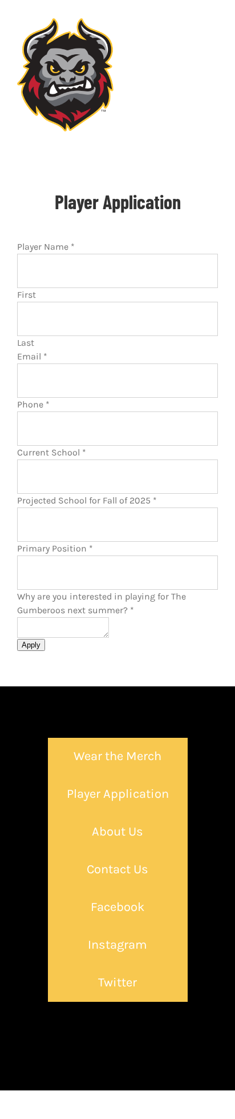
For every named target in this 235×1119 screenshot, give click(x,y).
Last (25, 342)
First (26, 294)
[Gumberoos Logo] (65, 22)
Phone (33, 404)
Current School (51, 452)
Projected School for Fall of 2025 (87, 500)
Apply (31, 645)
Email (32, 356)
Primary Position (55, 548)
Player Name (46, 246)
